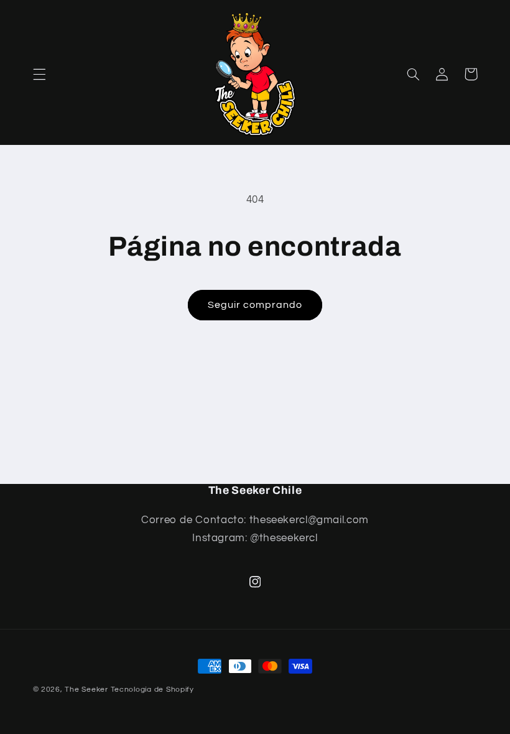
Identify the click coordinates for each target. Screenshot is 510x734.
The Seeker (86, 689)
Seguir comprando (255, 305)
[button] (39, 74)
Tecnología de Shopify (152, 689)
